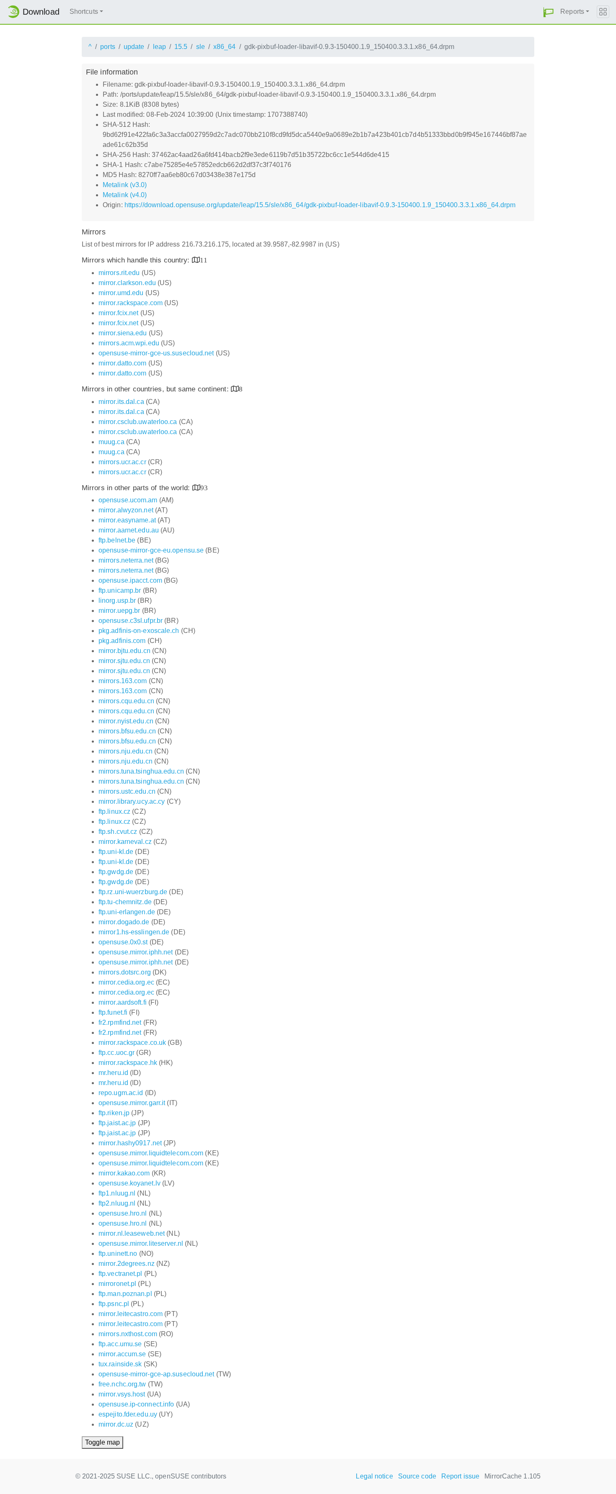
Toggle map (102, 1442)
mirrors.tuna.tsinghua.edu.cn (141, 771)
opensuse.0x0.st (123, 942)
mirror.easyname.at (127, 520)
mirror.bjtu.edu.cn (124, 650)
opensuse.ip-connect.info (136, 1404)
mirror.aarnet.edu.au (128, 530)
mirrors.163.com (122, 680)
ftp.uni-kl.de (115, 851)
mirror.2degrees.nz (126, 1263)
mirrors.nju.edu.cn (125, 751)
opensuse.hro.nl (122, 1213)
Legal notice (374, 1476)
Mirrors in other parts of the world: (137, 488)
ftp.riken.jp (113, 1112)
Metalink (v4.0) (125, 194)
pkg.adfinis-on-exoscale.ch (138, 630)
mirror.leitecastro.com (130, 1313)
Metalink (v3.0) (125, 184)
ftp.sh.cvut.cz (117, 831)
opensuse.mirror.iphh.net (135, 952)
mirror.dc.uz (115, 1424)
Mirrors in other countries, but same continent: (156, 389)
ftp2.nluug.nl (116, 1203)
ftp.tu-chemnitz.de (125, 901)
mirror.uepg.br (119, 610)
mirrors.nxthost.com (127, 1333)
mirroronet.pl (117, 1283)
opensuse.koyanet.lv (129, 1183)
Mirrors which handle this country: (137, 260)
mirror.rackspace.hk (127, 1062)
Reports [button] (572, 11)
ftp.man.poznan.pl (125, 1293)
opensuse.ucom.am (128, 500)
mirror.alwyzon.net (125, 510)
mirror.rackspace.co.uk (132, 1042)
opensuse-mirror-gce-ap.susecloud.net (156, 1374)
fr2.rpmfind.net (120, 1022)
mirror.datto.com (122, 363)
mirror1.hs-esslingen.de (133, 932)
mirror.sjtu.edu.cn (124, 660)
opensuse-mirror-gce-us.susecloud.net (156, 353)
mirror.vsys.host (121, 1394)
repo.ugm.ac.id (120, 1092)
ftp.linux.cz (114, 811)
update (134, 46)
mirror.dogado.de (124, 922)
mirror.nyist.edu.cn (125, 721)
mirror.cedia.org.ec (126, 982)
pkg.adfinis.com (122, 640)
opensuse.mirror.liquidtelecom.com (150, 1153)
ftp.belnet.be (116, 540)
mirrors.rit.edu (119, 272)
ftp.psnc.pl (113, 1303)
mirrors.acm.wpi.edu (128, 343)
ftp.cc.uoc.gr (116, 1052)
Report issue (460, 1476)
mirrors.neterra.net (125, 560)
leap (159, 46)
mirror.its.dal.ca (121, 401)
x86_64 (224, 46)
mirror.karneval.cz (125, 841)
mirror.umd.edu (120, 292)
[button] (548, 12)
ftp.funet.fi (112, 1012)
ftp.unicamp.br (119, 590)
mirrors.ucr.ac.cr (122, 461)
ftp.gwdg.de (115, 871)
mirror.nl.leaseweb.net (131, 1233)
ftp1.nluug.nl (116, 1193)
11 (203, 259)
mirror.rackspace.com (130, 302)
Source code (417, 1476)
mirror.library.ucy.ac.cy (131, 801)
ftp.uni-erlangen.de (126, 911)
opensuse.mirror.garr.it (131, 1102)
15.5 (180, 46)
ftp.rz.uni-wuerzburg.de (132, 891)
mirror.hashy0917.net (130, 1143)
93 (204, 487)
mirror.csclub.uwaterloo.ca (137, 421)
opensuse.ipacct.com (130, 580)
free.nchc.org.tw (122, 1384)
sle (200, 46)
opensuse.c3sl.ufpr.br (130, 620)
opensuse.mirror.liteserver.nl (140, 1243)
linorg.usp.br (117, 600)
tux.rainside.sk (120, 1364)
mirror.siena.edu (122, 333)
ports (107, 46)
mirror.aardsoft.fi (122, 1002)
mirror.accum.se (122, 1354)
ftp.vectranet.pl (120, 1273)
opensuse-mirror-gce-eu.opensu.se (151, 550)
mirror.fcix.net (118, 312)
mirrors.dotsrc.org (124, 972)
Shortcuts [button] (84, 11)
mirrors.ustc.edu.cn (126, 791)
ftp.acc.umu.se (120, 1343)
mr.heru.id (113, 1072)
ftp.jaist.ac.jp (117, 1122)
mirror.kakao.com (124, 1173)
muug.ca (111, 441)
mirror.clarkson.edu (127, 282)
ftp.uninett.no (117, 1253)
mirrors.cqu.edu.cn (126, 701)
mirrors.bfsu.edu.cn (127, 731)
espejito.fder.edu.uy (127, 1414)
